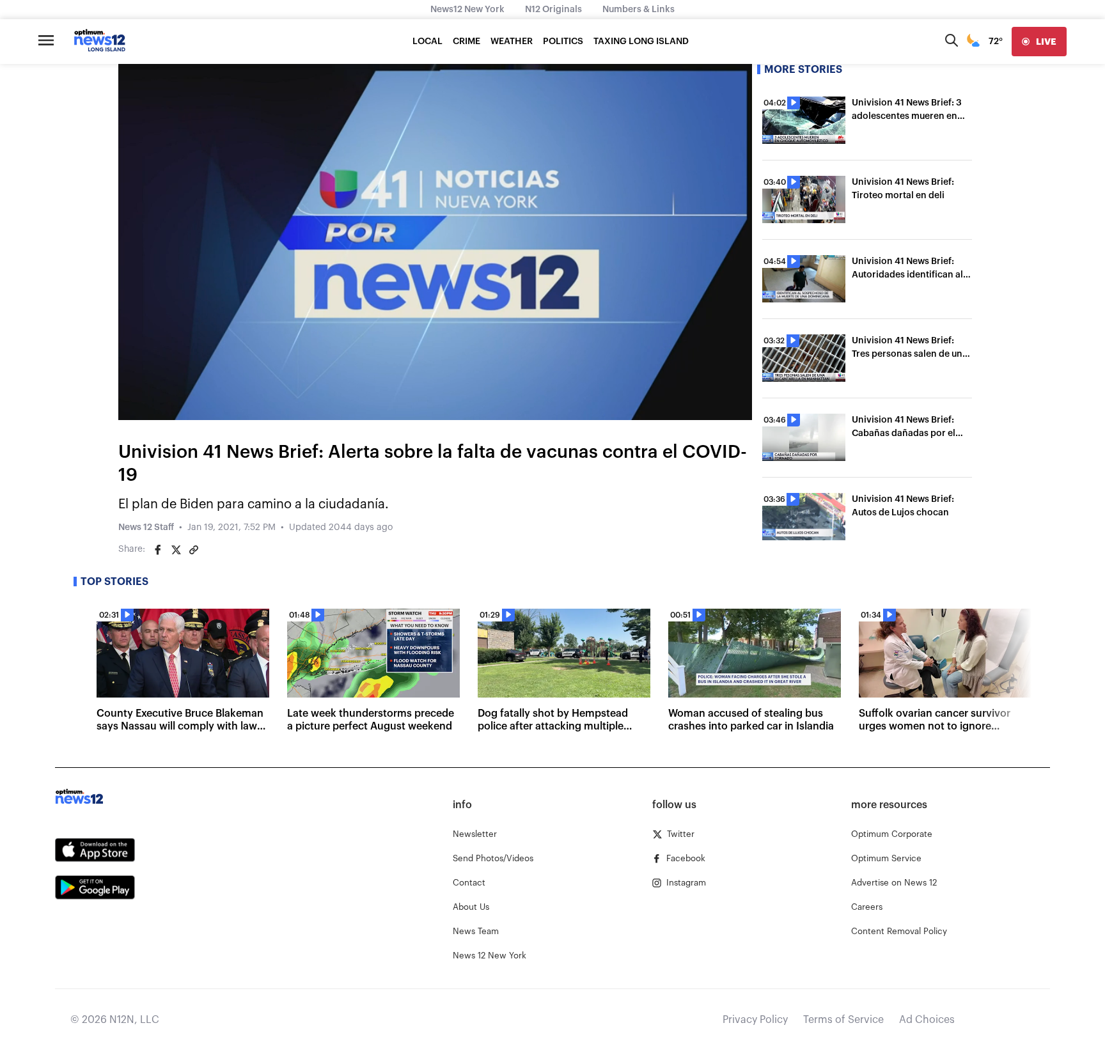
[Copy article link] (194, 550)
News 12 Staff (146, 527)
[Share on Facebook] (158, 550)
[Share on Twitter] (176, 550)
